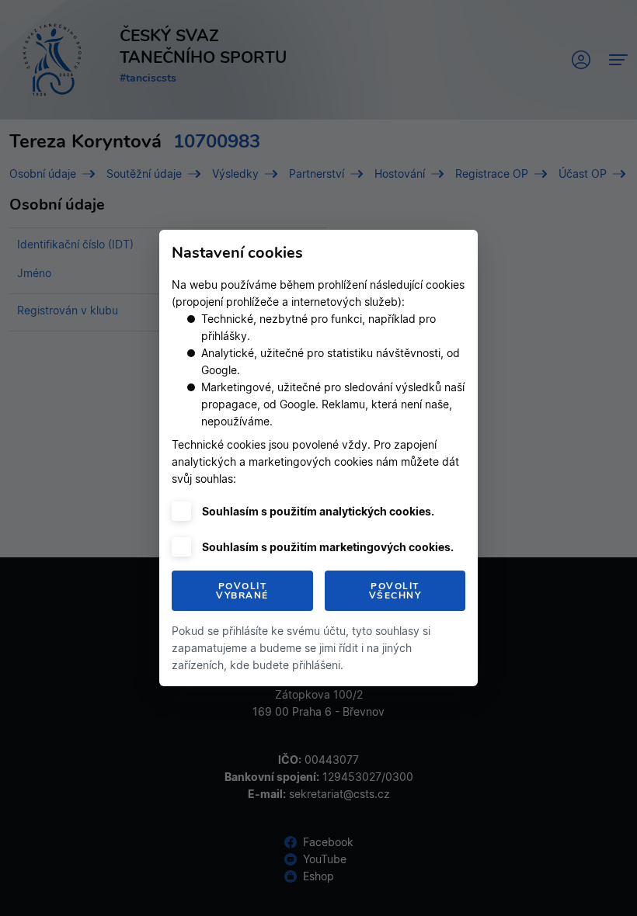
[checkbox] (181, 511)
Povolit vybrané (242, 591)
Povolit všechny (395, 591)
